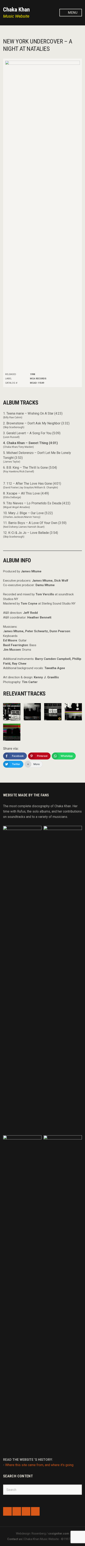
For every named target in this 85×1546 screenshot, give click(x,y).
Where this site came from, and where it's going (39, 1465)
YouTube (35, 1511)
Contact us (14, 1539)
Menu (72, 13)
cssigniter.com (58, 1533)
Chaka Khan (16, 9)
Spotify (26, 1511)
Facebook (7, 1511)
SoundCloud (16, 1511)
